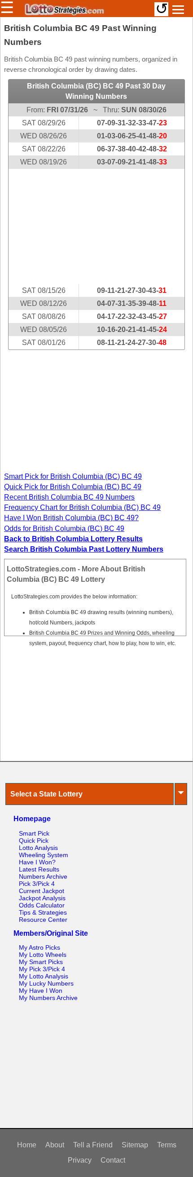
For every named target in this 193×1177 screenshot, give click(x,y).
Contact (113, 1160)
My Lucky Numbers (46, 983)
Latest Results (39, 869)
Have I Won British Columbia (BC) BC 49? (71, 518)
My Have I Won (40, 990)
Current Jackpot (41, 890)
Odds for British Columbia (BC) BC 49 (64, 528)
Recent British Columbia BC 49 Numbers (69, 497)
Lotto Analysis (38, 847)
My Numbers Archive (48, 997)
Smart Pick (34, 833)
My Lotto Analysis (43, 976)
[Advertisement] (96, 226)
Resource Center (43, 919)
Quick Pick (33, 840)
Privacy (80, 1160)
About (54, 1145)
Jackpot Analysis (42, 898)
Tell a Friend (93, 1145)
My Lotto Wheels (42, 954)
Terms (166, 1145)
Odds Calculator (42, 905)
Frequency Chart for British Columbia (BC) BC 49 (82, 507)
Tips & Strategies (43, 912)
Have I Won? (37, 862)
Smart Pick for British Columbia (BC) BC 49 (73, 476)
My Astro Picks (39, 947)
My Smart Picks (41, 961)
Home (26, 1145)
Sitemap (135, 1145)
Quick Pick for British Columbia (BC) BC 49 (72, 487)
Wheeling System (43, 854)
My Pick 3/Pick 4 (42, 969)
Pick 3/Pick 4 (37, 883)
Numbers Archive (43, 876)
